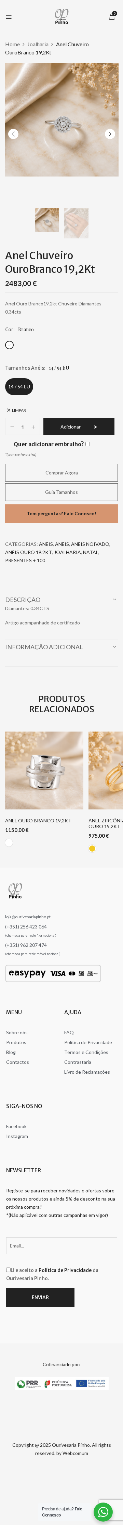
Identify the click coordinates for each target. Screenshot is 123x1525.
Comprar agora (61, 472)
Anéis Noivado (90, 544)
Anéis (46, 544)
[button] (111, 16)
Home (12, 44)
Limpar (19, 410)
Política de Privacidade (65, 1270)
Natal (90, 552)
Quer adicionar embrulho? (49, 444)
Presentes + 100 (25, 560)
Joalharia (38, 44)
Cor (9, 329)
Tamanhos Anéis (24, 368)
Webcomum (75, 1453)
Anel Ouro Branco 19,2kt (38, 820)
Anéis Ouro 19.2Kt (28, 552)
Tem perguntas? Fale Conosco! (61, 513)
